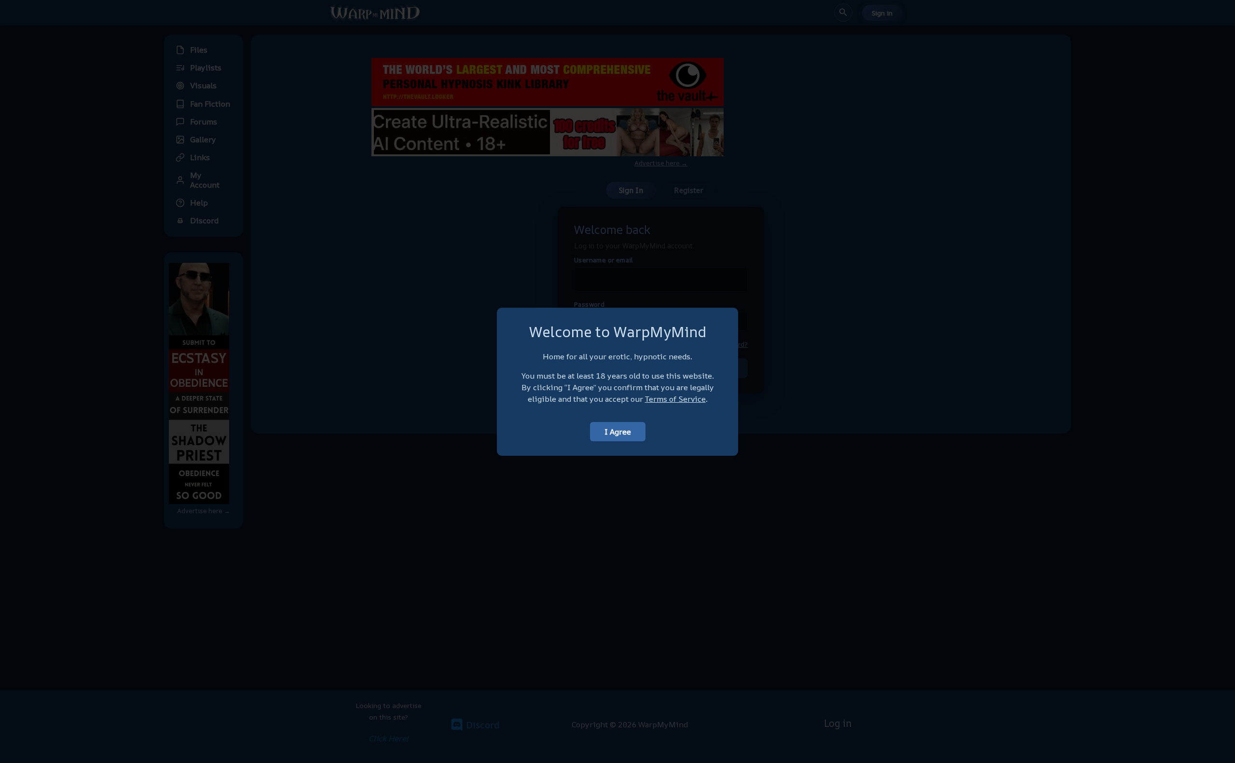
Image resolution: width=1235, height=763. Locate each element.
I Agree (617, 431)
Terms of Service (675, 399)
